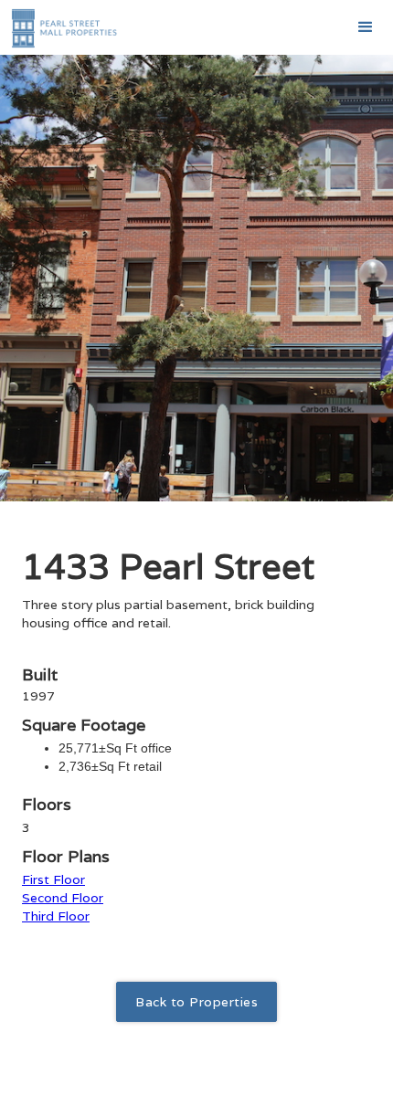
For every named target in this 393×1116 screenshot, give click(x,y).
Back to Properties (196, 1002)
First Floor (53, 879)
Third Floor (56, 916)
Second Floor (62, 898)
